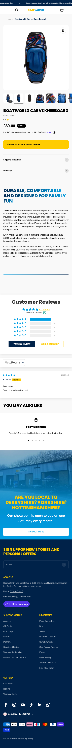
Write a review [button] (21, 343)
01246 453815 (16, 591)
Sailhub (42, 631)
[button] (20, 319)
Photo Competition (47, 621)
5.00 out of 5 (44, 310)
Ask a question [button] (50, 343)
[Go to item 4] (40, 99)
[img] (9, 375)
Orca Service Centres (48, 647)
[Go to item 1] (8, 99)
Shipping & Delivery (11, 647)
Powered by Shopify (25, 738)
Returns (6, 689)
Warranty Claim (10, 694)
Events (42, 652)
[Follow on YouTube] (22, 705)
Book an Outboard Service (14, 657)
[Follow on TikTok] (31, 705)
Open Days (8, 631)
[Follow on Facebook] (5, 705)
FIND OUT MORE (36, 532)
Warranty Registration (12, 652)
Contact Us (8, 684)
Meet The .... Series (47, 636)
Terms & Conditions (47, 663)
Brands (6, 636)
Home (10, 19)
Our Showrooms (46, 642)
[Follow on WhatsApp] (48, 705)
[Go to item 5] (51, 99)
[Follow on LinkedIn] (40, 705)
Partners (7, 642)
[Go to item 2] (18, 99)
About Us (7, 621)
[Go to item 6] (61, 99)
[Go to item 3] (29, 99)
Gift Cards (7, 626)
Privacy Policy (45, 657)
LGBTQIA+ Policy (46, 668)
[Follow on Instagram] (14, 705)
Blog (41, 626)
